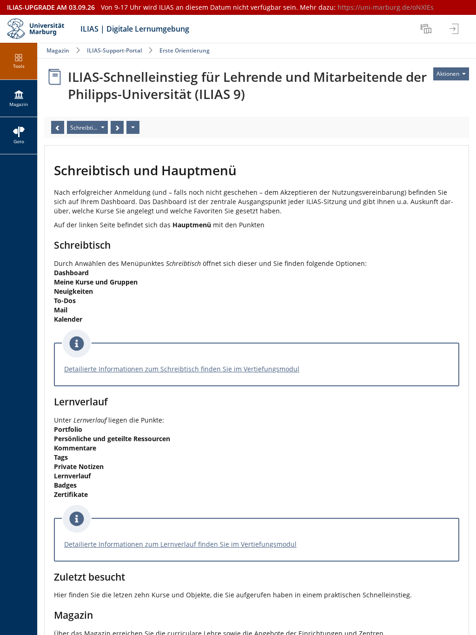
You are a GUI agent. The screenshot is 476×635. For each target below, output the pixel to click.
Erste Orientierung (184, 50)
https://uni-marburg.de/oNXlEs (385, 7)
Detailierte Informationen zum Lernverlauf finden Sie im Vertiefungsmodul (180, 544)
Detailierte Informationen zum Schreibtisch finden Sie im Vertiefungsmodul (181, 368)
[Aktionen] (132, 127)
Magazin (57, 50)
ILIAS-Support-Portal (114, 50)
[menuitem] (427, 29)
